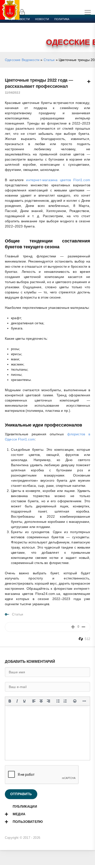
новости (42, 19)
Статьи (49, 60)
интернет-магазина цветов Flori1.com (58, 180)
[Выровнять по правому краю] (48, 701)
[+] (73, 627)
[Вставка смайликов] (74, 701)
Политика (61, 19)
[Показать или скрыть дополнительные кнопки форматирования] (84, 701)
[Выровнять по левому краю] (34, 701)
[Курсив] (17, 701)
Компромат (60, 30)
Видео (79, 30)
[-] (83, 627)
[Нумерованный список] (65, 701)
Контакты (29, 36)
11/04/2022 (12, 92)
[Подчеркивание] (24, 701)
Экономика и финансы (26, 25)
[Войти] (22, 12)
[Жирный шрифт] (9, 701)
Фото (13, 36)
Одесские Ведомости (22, 60)
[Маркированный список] (58, 701)
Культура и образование (27, 30)
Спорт (54, 25)
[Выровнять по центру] (41, 701)
